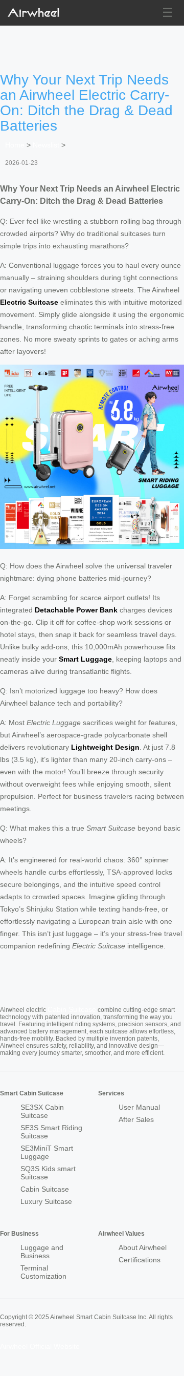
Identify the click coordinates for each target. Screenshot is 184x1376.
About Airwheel (143, 1247)
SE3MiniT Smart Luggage (46, 1152)
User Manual (139, 1107)
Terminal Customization (43, 1272)
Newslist (46, 145)
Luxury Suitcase (46, 1201)
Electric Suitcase (29, 302)
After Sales (136, 1119)
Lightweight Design (105, 747)
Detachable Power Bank (76, 610)
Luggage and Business (41, 1251)
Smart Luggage (85, 659)
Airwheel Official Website (40, 1346)
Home (15, 145)
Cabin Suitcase (72, 1009)
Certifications (139, 1260)
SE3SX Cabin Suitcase (42, 1111)
